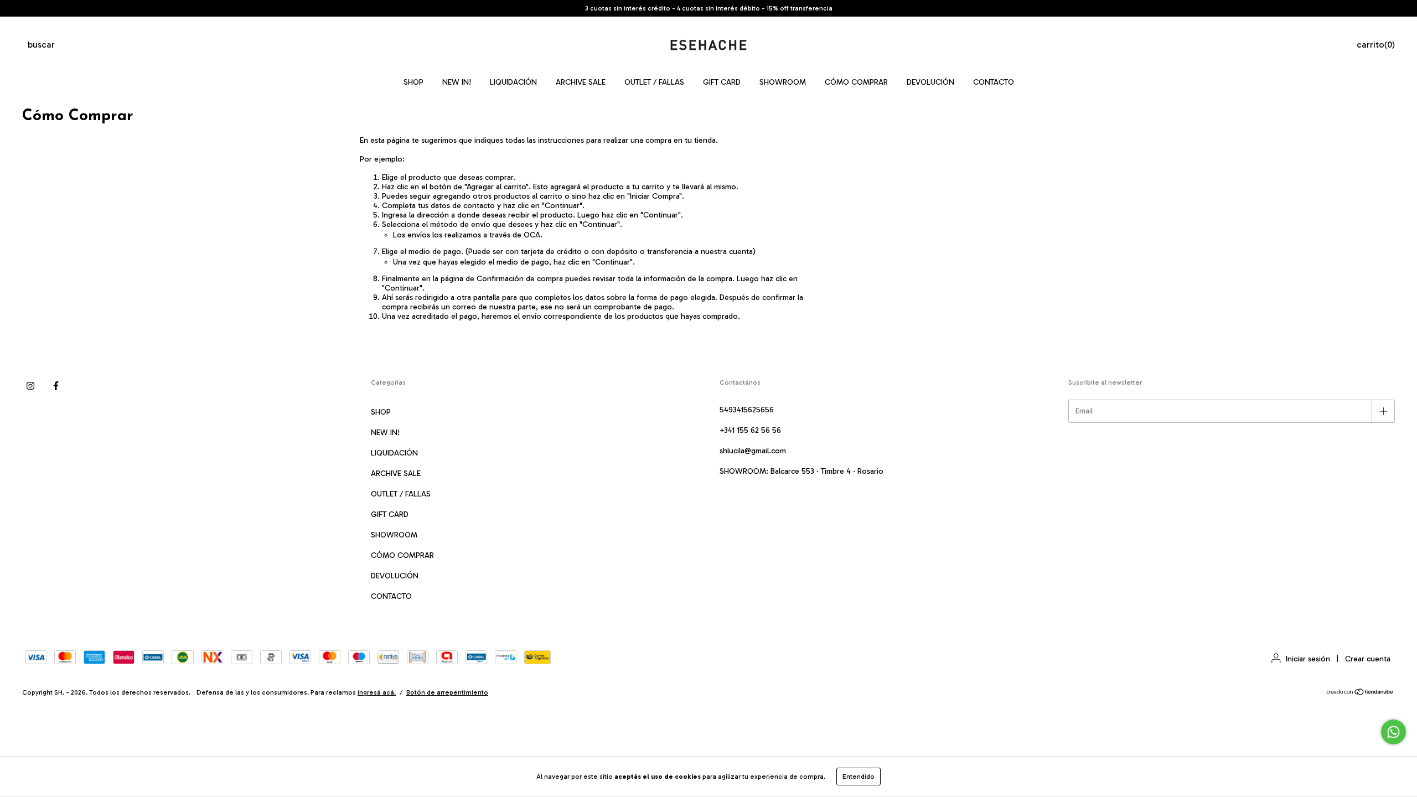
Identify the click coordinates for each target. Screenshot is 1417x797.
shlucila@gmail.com (753, 451)
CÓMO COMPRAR (856, 82)
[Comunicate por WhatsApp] (1393, 732)
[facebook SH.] (56, 385)
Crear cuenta (1367, 659)
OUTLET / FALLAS (654, 82)
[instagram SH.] (30, 385)
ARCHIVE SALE (581, 82)
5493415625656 (747, 410)
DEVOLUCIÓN (930, 82)
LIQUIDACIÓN (513, 82)
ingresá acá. (377, 692)
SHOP (413, 82)
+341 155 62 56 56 (750, 430)
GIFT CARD (722, 82)
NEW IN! (456, 82)
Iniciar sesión (1308, 659)
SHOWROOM (782, 82)
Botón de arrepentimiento (447, 692)
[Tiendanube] (1360, 693)
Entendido (858, 776)
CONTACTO (993, 82)
